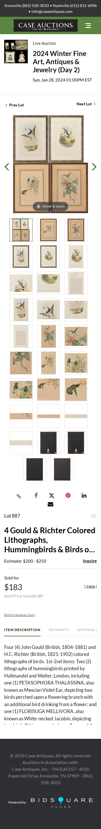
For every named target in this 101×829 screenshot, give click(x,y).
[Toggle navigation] (88, 25)
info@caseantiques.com (52, 11)
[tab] (22, 632)
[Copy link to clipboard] (19, 495)
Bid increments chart (19, 615)
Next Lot (85, 103)
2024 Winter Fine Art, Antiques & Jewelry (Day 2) (59, 61)
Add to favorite (93, 517)
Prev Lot (16, 105)
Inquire (90, 560)
